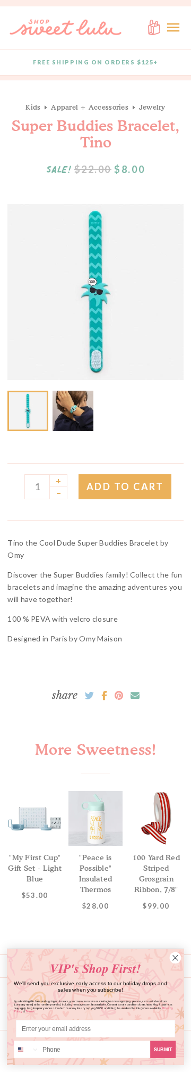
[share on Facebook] (104, 695)
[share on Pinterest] (119, 695)
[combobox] (26, 1049)
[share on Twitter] (89, 695)
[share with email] (135, 695)
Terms (29, 1011)
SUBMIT (163, 1049)
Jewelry (152, 107)
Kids (32, 107)
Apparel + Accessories (89, 107)
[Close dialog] (175, 958)
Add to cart (125, 486)
